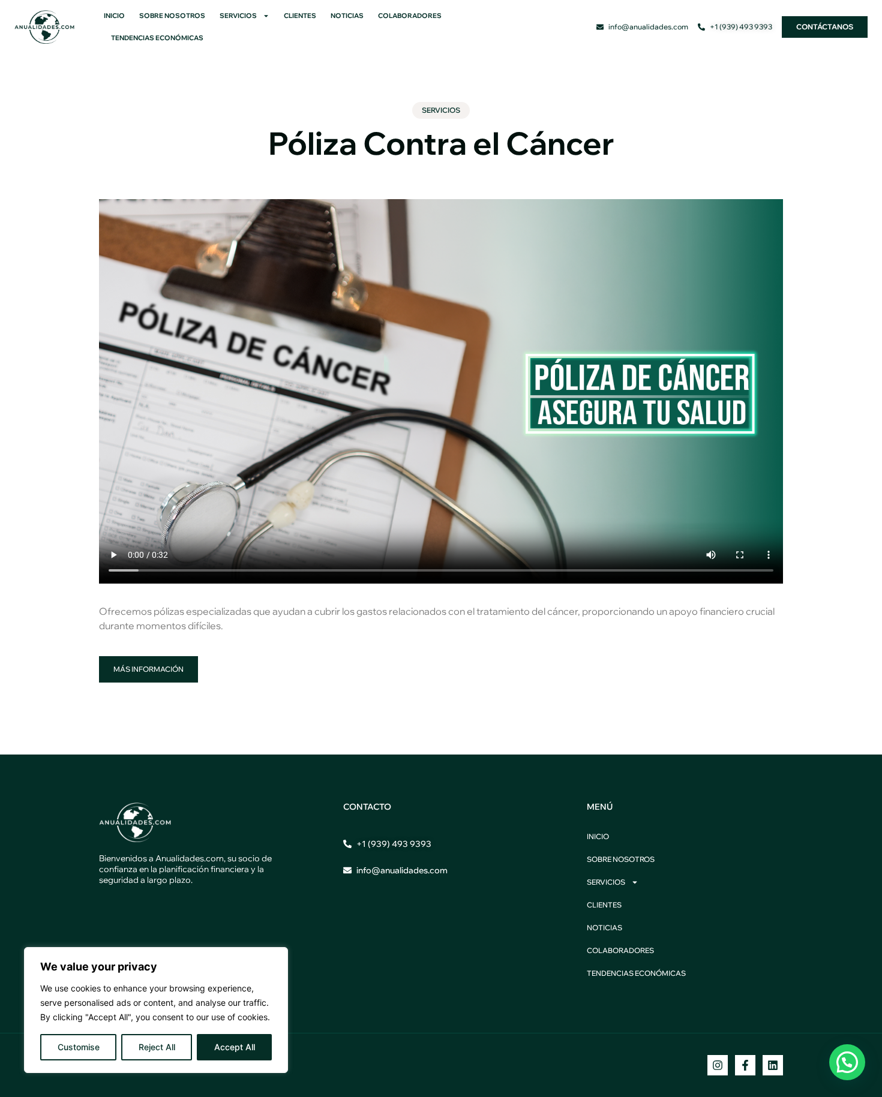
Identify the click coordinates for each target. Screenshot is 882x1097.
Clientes (300, 15)
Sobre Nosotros (172, 15)
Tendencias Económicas (157, 38)
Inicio (114, 15)
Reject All (157, 1047)
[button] (847, 1062)
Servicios (238, 15)
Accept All (234, 1047)
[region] (156, 1010)
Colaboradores (410, 15)
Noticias (347, 15)
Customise (79, 1047)
